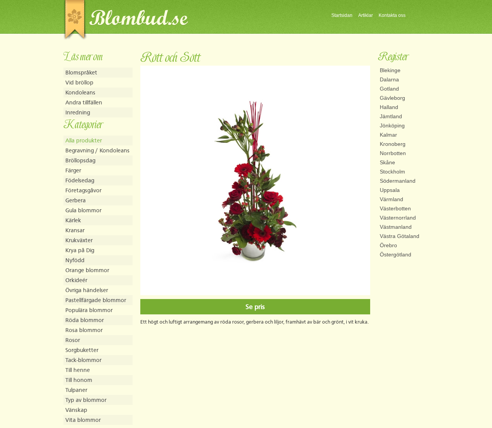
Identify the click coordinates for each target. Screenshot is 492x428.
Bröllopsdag (80, 160)
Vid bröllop (79, 82)
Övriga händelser (86, 290)
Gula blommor (83, 210)
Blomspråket (81, 72)
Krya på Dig (79, 250)
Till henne (77, 370)
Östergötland (395, 254)
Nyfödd (75, 260)
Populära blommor (89, 310)
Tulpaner (76, 390)
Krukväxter (79, 240)
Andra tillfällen (83, 102)
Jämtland (391, 116)
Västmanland (396, 227)
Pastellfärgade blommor (95, 300)
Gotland (389, 89)
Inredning (77, 112)
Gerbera (75, 200)
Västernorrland (398, 218)
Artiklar (365, 15)
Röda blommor (84, 320)
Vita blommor (83, 419)
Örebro (388, 245)
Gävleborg (392, 98)
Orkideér (76, 280)
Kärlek (73, 220)
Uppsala (390, 190)
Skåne (387, 162)
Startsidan (341, 15)
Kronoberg (393, 144)
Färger (73, 170)
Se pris (255, 307)
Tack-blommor (83, 360)
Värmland (391, 199)
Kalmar (388, 135)
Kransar (75, 230)
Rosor (72, 340)
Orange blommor (87, 270)
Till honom (78, 380)
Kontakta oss (392, 15)
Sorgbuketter (81, 350)
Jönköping (392, 125)
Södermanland (398, 181)
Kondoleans (80, 92)
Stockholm (392, 172)
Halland (389, 107)
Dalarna (389, 79)
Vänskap (76, 410)
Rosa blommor (84, 330)
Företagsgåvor (83, 190)
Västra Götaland (399, 236)
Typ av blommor (85, 400)
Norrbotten (393, 153)
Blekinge (390, 70)
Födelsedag (79, 180)
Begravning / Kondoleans (97, 150)
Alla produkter (83, 140)
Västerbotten (395, 208)
